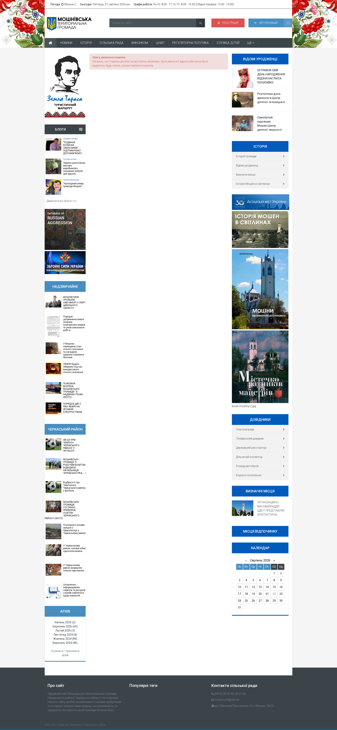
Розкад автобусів (247, 466)
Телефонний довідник (250, 438)
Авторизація (268, 22)
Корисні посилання (248, 475)
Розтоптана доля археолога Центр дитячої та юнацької (271, 98)
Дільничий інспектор (249, 456)
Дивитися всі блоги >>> (62, 200)
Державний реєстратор (251, 447)
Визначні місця (245, 174)
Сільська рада (245, 429)
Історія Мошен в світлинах (253, 183)
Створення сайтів (94, 724)
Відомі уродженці (247, 165)
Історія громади (246, 156)
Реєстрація (230, 22)
